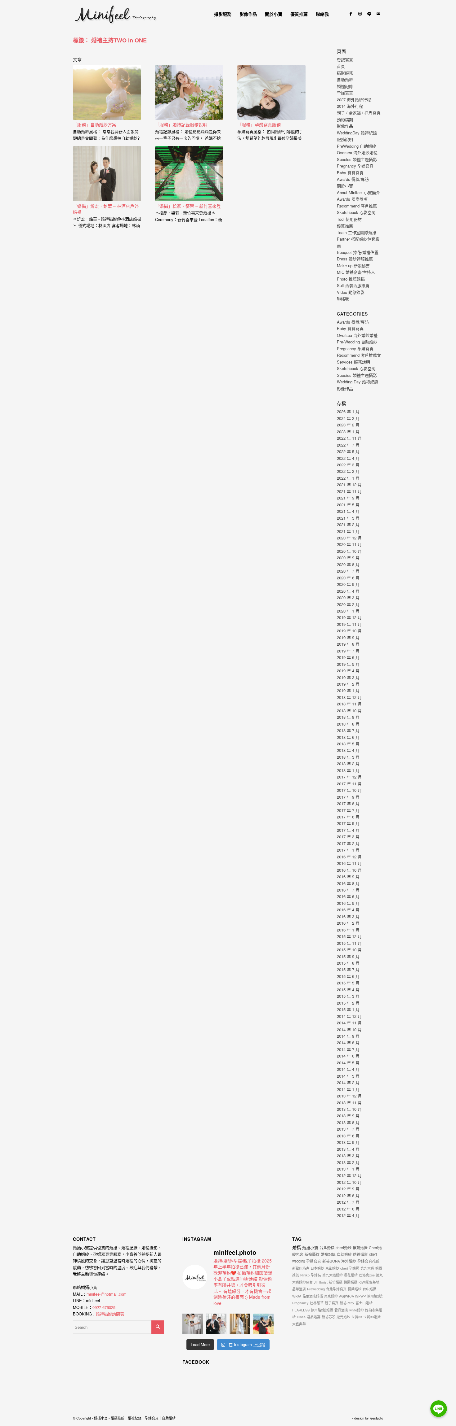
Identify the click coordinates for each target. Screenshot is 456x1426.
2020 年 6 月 (348, 578)
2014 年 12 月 (349, 1016)
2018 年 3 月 (348, 757)
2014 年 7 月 (348, 1049)
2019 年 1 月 (348, 690)
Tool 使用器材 (349, 219)
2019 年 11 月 (349, 624)
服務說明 (345, 139)
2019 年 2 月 (348, 684)
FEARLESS (301, 1309)
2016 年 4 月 (348, 910)
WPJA (296, 1295)
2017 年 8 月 (348, 803)
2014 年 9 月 (348, 1036)
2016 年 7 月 (348, 890)
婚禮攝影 (360, 1254)
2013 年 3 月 (348, 1155)
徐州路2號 (374, 1295)
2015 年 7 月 (348, 969)
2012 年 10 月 (349, 1182)
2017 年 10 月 (349, 790)
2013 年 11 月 (349, 1102)
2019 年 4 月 (348, 671)
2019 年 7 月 (348, 651)
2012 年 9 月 (348, 1189)
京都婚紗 (332, 1268)
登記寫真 (345, 60)
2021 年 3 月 (348, 518)
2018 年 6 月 (348, 737)
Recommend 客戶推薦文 (359, 355)
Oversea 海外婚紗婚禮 (357, 152)
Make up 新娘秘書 (353, 265)
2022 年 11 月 (349, 438)
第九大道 (367, 1268)
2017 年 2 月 (348, 843)
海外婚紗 (348, 1260)
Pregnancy (300, 1302)
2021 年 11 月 (349, 491)
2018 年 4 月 (348, 750)
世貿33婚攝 (372, 1316)
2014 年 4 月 (348, 1069)
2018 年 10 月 (349, 710)
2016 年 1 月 (348, 930)
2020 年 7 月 (348, 571)
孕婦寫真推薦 (368, 1260)
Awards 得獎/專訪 (353, 179)
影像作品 (345, 126)
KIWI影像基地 (369, 1282)
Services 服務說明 (353, 362)
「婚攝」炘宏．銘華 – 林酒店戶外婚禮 (106, 209)
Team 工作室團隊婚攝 (356, 232)
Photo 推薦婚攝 (351, 279)
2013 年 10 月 (349, 1109)
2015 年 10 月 (349, 950)
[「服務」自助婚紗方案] (107, 92)
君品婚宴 (313, 1316)
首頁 (341, 66)
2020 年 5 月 (348, 584)
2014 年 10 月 (349, 1029)
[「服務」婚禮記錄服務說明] (189, 92)
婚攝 (296, 1247)
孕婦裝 (316, 1274)
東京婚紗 (331, 1295)
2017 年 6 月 (348, 817)
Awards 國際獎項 (352, 199)
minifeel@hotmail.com (107, 1294)
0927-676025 (103, 1307)
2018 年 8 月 (348, 724)
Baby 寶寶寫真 (350, 173)
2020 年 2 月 (348, 604)
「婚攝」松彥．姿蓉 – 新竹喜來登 (188, 206)
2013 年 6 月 (348, 1136)
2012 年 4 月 (348, 1215)
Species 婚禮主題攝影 (357, 159)
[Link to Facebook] (350, 13)
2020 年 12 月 (349, 538)
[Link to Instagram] (359, 13)
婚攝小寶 (310, 1247)
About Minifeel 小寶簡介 (358, 192)
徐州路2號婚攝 (322, 1309)
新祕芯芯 (328, 1316)
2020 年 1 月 (348, 611)
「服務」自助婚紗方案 (94, 124)
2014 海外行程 (350, 106)
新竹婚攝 (335, 1282)
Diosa (301, 1316)
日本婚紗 (317, 1268)
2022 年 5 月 (348, 451)
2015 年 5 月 (348, 983)
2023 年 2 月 (348, 425)
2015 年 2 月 (348, 1003)
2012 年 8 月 (348, 1195)
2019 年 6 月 (348, 657)
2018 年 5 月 (348, 744)
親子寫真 (331, 1302)
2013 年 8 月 (348, 1122)
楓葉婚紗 (354, 1288)
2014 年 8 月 (348, 1042)
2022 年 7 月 (348, 445)
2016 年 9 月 (348, 876)
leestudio (376, 1417)
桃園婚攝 (350, 1282)
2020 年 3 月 (348, 597)
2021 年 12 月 (349, 484)
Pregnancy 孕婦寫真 (355, 166)
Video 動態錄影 (350, 292)
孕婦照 (354, 1268)
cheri (344, 1268)
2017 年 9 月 (348, 797)
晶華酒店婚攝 (312, 1295)
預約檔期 (345, 119)
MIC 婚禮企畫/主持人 (356, 272)
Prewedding (316, 1288)
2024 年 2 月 (348, 418)
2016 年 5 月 (348, 903)
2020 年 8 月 (348, 564)
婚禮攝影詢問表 (110, 1314)
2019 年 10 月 (349, 631)
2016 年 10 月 (349, 870)
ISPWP (360, 1295)
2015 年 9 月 (348, 956)
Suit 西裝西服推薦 (353, 285)
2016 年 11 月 (349, 863)
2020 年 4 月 (348, 591)
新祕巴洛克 (300, 1268)
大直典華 (299, 1323)
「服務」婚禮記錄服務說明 (181, 124)
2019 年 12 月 (349, 617)
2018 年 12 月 (349, 697)
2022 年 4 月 (348, 458)
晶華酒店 (299, 1288)
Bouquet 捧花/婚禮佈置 (357, 252)
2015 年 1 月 (348, 1009)
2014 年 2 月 (348, 1082)
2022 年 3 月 (348, 465)
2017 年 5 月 (348, 823)
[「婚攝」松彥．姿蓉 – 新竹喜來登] (189, 173)
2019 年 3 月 (348, 677)
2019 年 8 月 (348, 644)
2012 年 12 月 (349, 1175)
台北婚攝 (327, 1247)
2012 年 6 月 (348, 1209)
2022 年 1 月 (348, 478)
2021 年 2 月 (348, 524)
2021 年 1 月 (348, 531)
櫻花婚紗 (351, 1274)
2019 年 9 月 (348, 637)
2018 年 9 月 (348, 717)
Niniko (305, 1274)
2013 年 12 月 (349, 1096)
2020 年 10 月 (349, 551)
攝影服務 (345, 73)
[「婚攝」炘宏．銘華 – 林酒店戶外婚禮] (107, 173)
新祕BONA (331, 1260)
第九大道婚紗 (332, 1274)
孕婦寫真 (345, 93)
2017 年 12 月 (349, 777)
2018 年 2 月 (348, 763)
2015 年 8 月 (348, 963)
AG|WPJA (346, 1295)
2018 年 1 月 (348, 770)
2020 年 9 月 (348, 557)
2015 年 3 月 (348, 996)
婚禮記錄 (345, 86)
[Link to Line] (369, 13)
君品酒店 (341, 1309)
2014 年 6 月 (348, 1056)
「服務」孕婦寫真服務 (259, 124)
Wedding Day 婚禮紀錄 (357, 382)
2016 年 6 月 (348, 896)
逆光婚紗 (343, 1316)
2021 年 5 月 (348, 505)
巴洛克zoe (367, 1274)
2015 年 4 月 (348, 989)
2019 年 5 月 (348, 664)
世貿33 (356, 1316)
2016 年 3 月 (348, 916)
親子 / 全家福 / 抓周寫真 (359, 113)
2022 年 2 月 (348, 471)
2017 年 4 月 (348, 830)
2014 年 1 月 (348, 1089)
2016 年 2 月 (348, 923)
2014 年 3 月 (348, 1076)
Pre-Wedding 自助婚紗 (357, 342)
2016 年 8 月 (348, 883)
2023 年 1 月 (348, 431)
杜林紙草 (317, 1302)
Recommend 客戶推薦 (357, 206)
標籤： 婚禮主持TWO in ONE (110, 40)
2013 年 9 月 (348, 1116)
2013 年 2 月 (348, 1162)
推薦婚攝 (360, 1247)
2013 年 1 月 (348, 1169)
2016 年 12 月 (349, 857)
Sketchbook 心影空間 (356, 212)
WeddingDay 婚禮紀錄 (357, 133)
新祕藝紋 (312, 1254)
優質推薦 (345, 226)
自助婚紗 (345, 79)
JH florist (321, 1282)
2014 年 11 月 (349, 1023)
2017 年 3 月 (348, 836)
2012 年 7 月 (348, 1202)
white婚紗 (356, 1309)
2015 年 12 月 (349, 936)
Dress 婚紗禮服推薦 (355, 259)
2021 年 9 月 (348, 498)
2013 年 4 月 (348, 1149)
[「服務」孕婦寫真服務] (271, 92)
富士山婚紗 (364, 1302)
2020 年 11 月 (349, 544)
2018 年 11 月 (349, 704)
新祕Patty (347, 1302)
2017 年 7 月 (348, 810)
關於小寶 (345, 186)
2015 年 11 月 (349, 943)
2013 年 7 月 (348, 1129)
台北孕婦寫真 (336, 1288)
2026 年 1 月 (348, 411)
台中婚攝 (369, 1288)
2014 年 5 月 (348, 1063)
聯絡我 (343, 299)
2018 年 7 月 (348, 730)
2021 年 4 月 (348, 511)
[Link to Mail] (378, 13)
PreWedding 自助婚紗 (356, 146)
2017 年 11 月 (349, 784)
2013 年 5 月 (348, 1142)
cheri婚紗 (343, 1247)
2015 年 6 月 (348, 976)
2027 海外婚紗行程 (354, 99)
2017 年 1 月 (348, 850)
